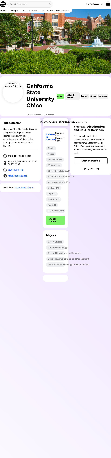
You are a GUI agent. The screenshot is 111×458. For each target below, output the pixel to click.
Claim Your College (24, 187)
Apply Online (52, 220)
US (23, 10)
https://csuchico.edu (17, 176)
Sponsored (79, 122)
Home (3, 10)
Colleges (14, 10)
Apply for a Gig (91, 168)
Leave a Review (70, 96)
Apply (60, 96)
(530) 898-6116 (15, 170)
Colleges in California (49, 137)
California (32, 10)
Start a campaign (91, 160)
